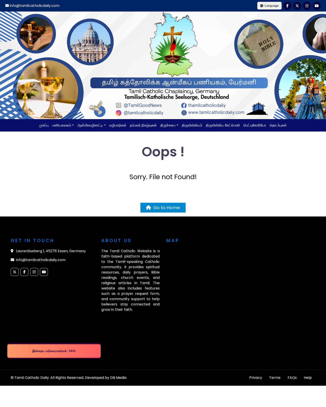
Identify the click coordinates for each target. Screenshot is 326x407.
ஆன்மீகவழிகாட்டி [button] (90, 125)
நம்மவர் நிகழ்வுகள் (143, 125)
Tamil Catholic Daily (31, 377)
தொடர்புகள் (278, 125)
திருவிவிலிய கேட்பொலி (223, 125)
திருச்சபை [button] (168, 125)
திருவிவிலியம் (192, 125)
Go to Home (165, 207)
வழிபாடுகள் (117, 125)
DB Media (118, 377)
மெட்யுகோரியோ (255, 125)
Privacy (255, 377)
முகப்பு (44, 125)
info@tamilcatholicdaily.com (34, 5)
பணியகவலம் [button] (61, 125)
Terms (275, 377)
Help (308, 377)
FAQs (292, 377)
